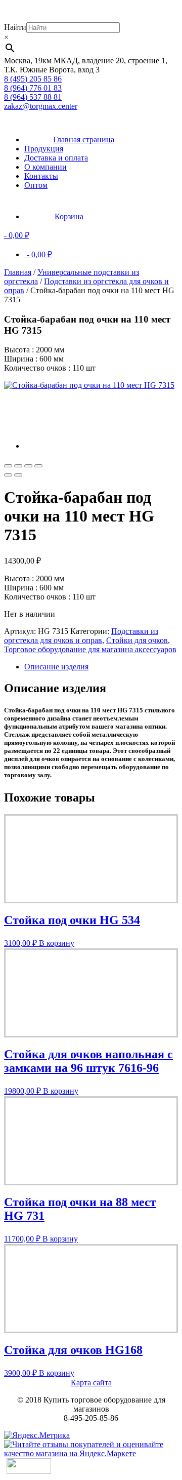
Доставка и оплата (56, 157)
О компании (45, 167)
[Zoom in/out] (38, 465)
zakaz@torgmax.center (40, 106)
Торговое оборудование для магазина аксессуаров (90, 649)
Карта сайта (91, 1382)
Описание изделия (56, 666)
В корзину (56, 943)
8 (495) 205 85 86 (33, 78)
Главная (17, 272)
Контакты (41, 176)
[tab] (101, 666)
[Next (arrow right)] (18, 474)
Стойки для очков (137, 640)
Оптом (36, 185)
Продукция (43, 148)
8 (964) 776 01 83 (33, 88)
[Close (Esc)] (8, 465)
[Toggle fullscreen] (28, 465)
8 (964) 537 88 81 (33, 97)
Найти (15, 27)
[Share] (18, 465)
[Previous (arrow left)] (8, 474)
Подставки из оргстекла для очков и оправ (81, 636)
